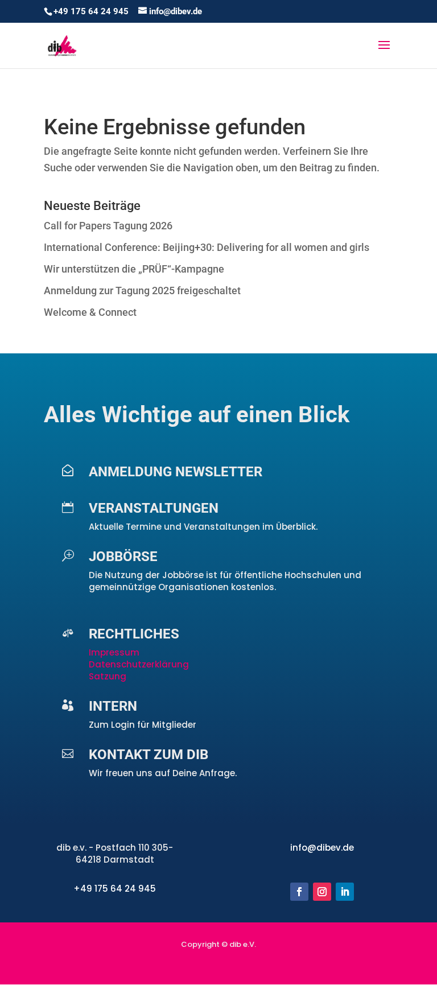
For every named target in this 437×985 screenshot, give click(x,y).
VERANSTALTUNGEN (153, 508)
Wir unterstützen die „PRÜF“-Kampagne (134, 269)
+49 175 (91, 889)
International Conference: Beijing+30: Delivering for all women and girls (206, 247)
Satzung (107, 676)
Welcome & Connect (90, 312)
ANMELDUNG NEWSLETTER (175, 472)
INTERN (113, 706)
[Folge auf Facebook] (299, 892)
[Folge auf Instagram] (322, 892)
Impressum (115, 652)
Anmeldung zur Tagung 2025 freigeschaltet (142, 290)
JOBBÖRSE (123, 556)
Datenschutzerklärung (139, 664)
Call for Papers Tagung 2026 (108, 226)
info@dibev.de (322, 848)
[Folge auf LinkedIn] (345, 892)
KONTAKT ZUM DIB (148, 755)
